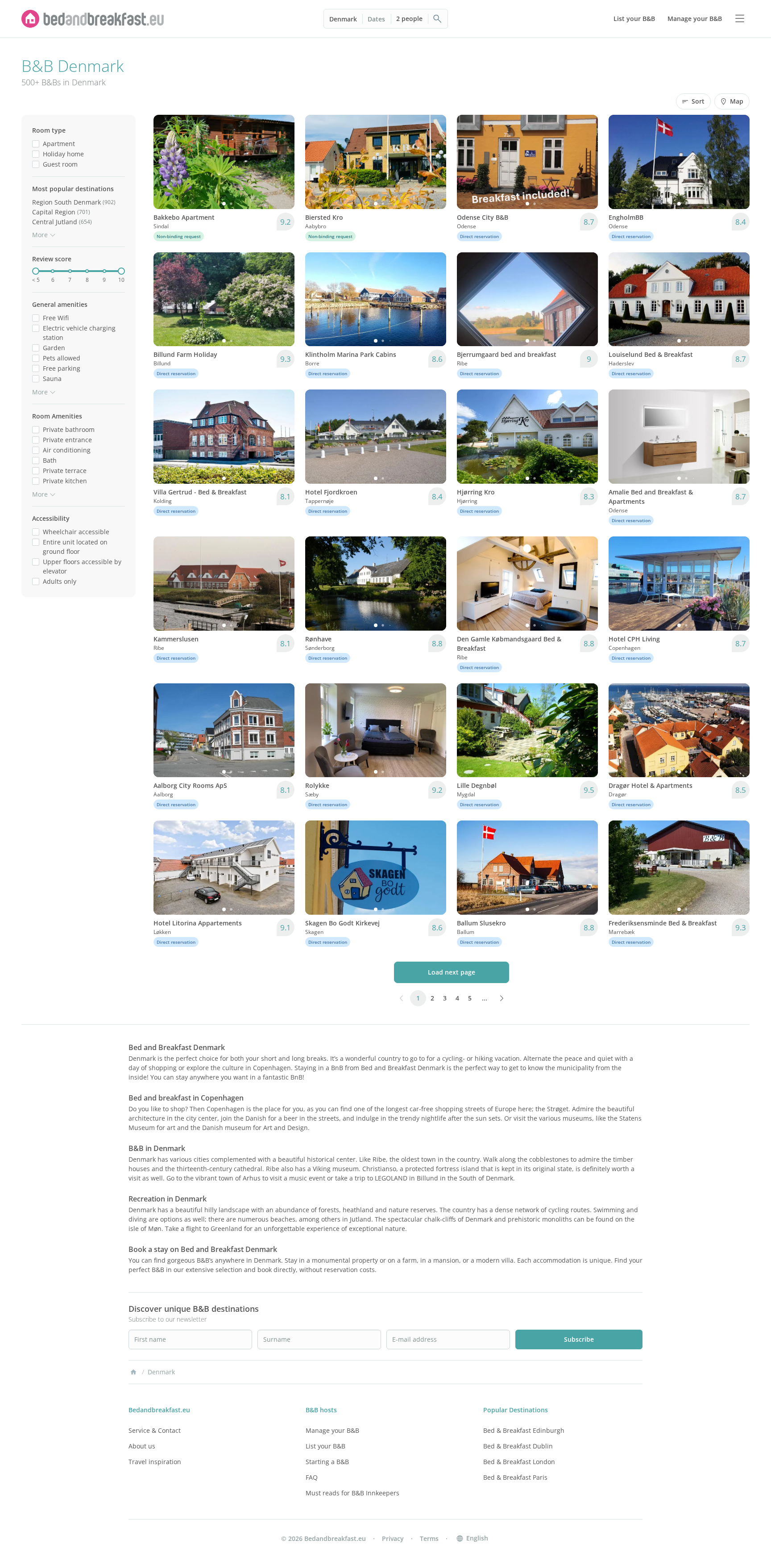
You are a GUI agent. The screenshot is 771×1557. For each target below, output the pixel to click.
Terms (429, 1538)
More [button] (40, 234)
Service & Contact (154, 1430)
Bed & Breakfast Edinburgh (523, 1430)
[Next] (282, 162)
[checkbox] (35, 143)
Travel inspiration (154, 1461)
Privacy (393, 1538)
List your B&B (325, 1446)
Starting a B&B (327, 1461)
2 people (409, 18)
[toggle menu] (740, 19)
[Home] (133, 1372)
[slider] (35, 271)
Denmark (343, 19)
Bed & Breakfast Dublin (518, 1446)
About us (141, 1446)
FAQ (312, 1477)
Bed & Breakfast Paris (515, 1477)
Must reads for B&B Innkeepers (352, 1493)
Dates (376, 19)
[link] (92, 19)
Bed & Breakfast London (519, 1461)
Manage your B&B (332, 1430)
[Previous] (166, 162)
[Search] (438, 18)
